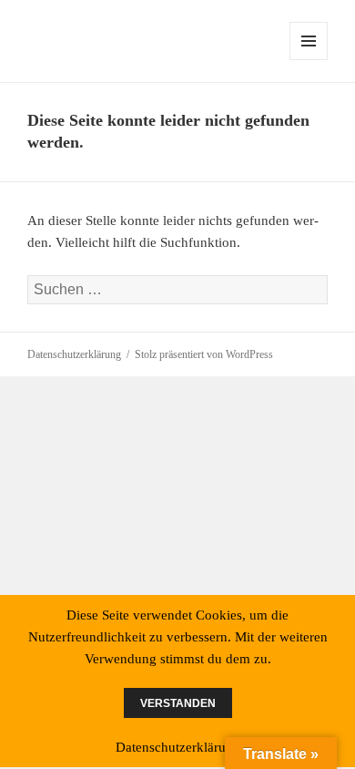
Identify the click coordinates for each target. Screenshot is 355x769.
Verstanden (178, 703)
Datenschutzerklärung (74, 354)
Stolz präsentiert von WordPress (204, 354)
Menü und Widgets (309, 59)
